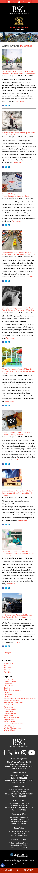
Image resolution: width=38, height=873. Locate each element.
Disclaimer (17, 864)
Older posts (7, 653)
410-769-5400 (16, 780)
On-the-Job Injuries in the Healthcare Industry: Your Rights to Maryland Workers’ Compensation (18, 553)
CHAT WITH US (9, 870)
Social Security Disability (12, 717)
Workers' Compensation (12, 728)
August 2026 (8, 663)
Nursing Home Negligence (13, 703)
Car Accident (8, 684)
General (7, 696)
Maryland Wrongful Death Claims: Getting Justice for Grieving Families (17, 433)
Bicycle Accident (10, 681)
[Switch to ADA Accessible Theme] (3, 865)
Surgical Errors (9, 719)
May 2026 (7, 670)
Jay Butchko (26, 45)
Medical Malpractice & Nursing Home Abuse (19, 698)
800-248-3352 (27, 780)
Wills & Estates (9, 726)
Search (24, 1)
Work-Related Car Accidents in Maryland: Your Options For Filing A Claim (17, 616)
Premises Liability (10, 709)
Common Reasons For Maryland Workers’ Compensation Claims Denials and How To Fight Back (17, 493)
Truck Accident (9, 722)
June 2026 (7, 668)
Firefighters (8, 692)
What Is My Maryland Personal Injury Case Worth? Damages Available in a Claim (17, 195)
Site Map (10, 864)
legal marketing (17, 860)
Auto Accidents (9, 679)
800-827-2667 (19, 29)
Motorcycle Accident (11, 700)
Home (8, 1)
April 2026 (7, 672)
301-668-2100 (16, 794)
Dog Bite (7, 688)
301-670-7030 (16, 766)
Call (13, 1)
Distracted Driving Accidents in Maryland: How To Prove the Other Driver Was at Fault (18, 309)
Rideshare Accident (11, 713)
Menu (29, 1)
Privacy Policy (25, 864)
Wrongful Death (9, 730)
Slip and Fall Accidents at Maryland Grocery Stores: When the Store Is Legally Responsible (18, 253)
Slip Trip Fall (8, 715)
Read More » (20, 101)
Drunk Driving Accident (12, 690)
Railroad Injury (9, 711)
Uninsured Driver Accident (13, 724)
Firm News (8, 694)
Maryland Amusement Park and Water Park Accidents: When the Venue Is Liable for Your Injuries (18, 371)
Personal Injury (9, 707)
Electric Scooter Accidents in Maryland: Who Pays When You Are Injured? (18, 133)
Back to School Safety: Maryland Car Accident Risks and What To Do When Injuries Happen (19, 72)
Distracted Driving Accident (14, 686)
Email (19, 1)
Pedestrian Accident (11, 705)
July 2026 (7, 666)
